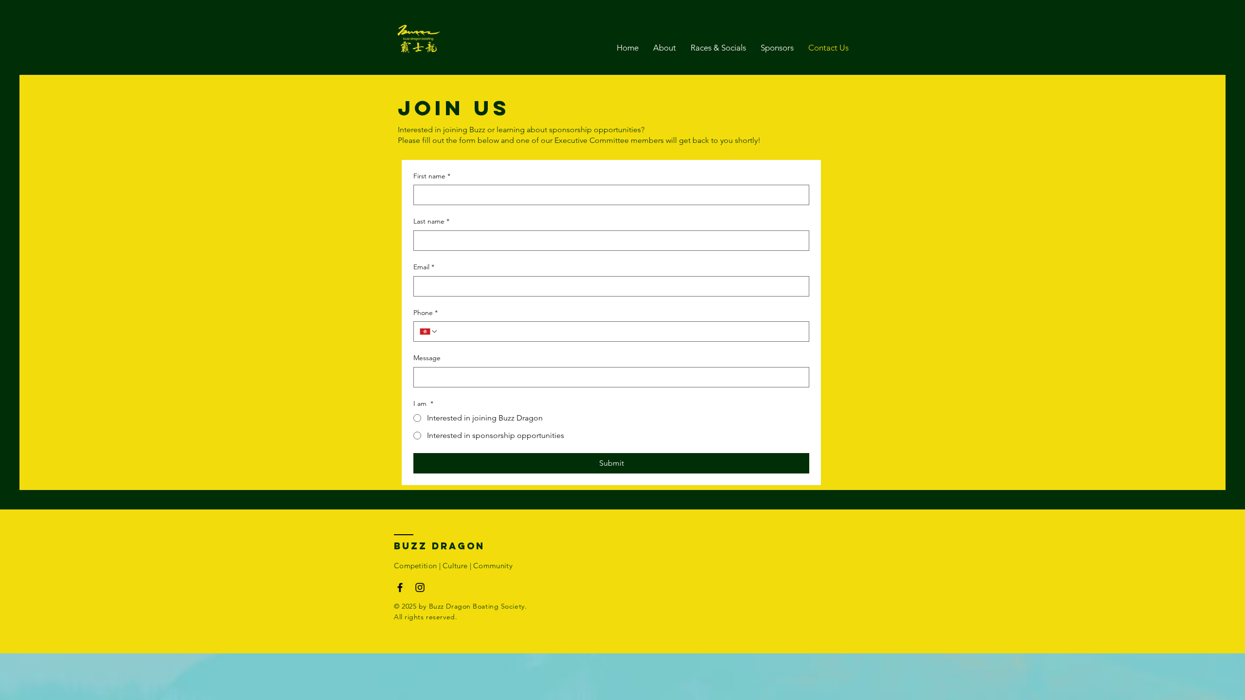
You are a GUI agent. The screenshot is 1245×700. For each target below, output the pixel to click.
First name (431, 176)
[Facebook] (400, 587)
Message (427, 357)
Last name (431, 221)
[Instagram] (420, 587)
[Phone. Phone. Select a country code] (429, 331)
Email (423, 266)
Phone (425, 312)
